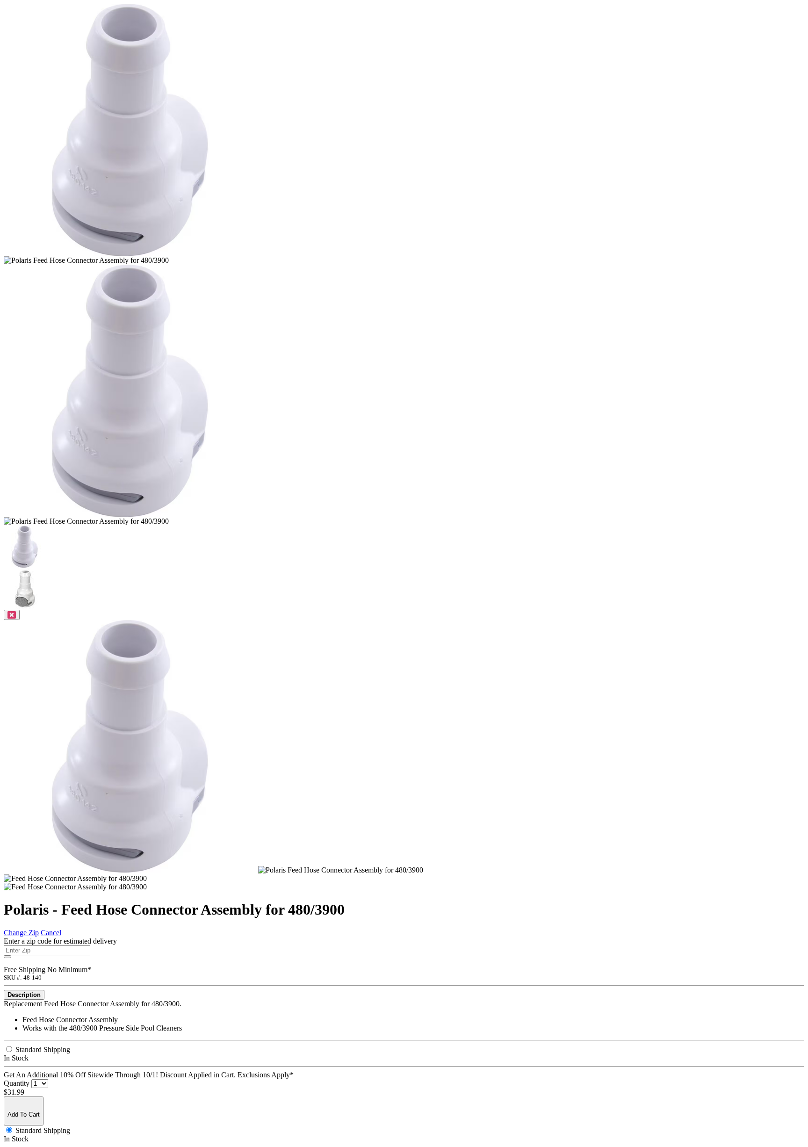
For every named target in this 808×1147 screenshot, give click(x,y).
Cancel (51, 933)
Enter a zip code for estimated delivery (60, 941)
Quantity (16, 1083)
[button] (25, 565)
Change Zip (21, 933)
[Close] (12, 615)
